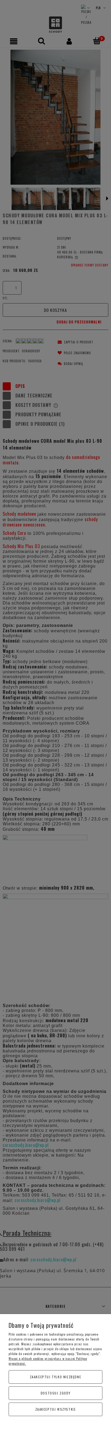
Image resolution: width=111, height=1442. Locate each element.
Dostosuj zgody (55, 1393)
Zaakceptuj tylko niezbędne (55, 1377)
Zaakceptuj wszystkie (55, 1409)
